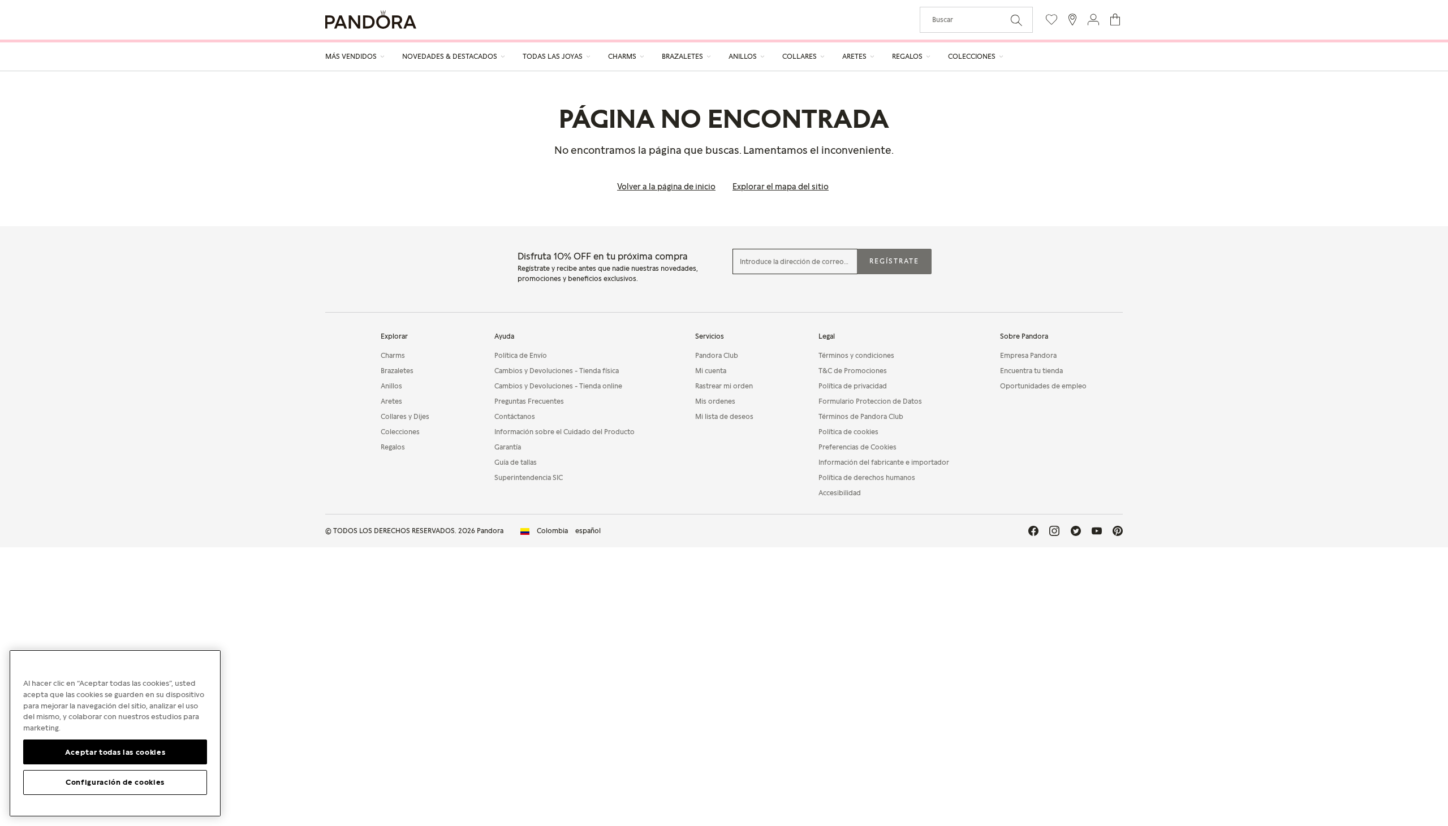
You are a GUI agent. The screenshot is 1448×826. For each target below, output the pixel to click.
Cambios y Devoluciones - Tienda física (556, 370)
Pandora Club (716, 355)
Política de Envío (520, 355)
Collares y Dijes (405, 416)
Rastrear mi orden (724, 386)
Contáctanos (514, 416)
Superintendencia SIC (528, 477)
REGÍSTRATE (894, 261)
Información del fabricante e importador (883, 462)
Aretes (391, 401)
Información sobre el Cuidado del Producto (564, 431)
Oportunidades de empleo (1043, 386)
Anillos (391, 386)
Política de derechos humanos (866, 477)
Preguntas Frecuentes (529, 401)
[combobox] (976, 20)
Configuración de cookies (115, 781)
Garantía (507, 447)
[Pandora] (370, 19)
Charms (393, 355)
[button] (1093, 19)
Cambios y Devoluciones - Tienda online (558, 386)
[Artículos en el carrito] (1115, 19)
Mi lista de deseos (724, 416)
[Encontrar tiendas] (1072, 19)
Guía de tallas (515, 462)
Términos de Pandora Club (860, 416)
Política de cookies (848, 431)
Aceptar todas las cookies (115, 751)
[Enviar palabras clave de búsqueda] (1016, 19)
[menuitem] (355, 56)
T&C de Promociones (852, 370)
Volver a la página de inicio (666, 186)
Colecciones (400, 431)
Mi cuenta (710, 370)
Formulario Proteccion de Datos (870, 401)
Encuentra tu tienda (1031, 370)
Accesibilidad (839, 492)
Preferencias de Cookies (857, 447)
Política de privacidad (852, 386)
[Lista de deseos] (1051, 19)
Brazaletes (397, 370)
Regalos (393, 447)
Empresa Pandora (1028, 355)
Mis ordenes (715, 401)
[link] (560, 531)
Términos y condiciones (856, 355)
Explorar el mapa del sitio (780, 186)
